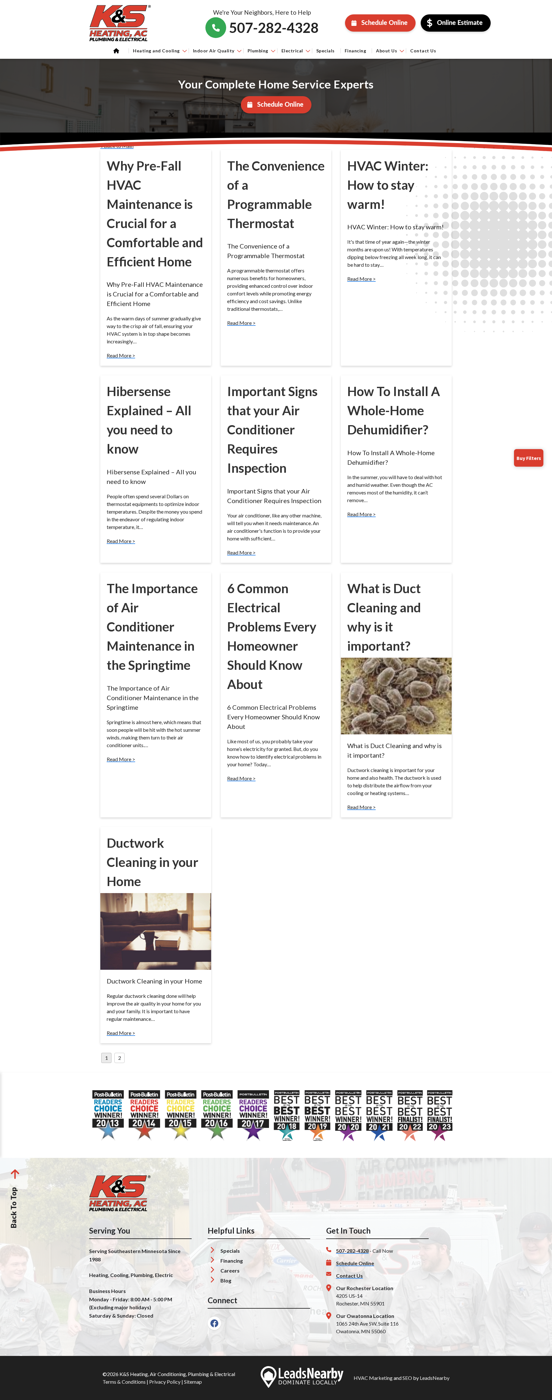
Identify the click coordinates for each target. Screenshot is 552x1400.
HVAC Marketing (373, 1378)
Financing (355, 50)
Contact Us (423, 50)
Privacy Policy (164, 1382)
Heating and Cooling (156, 50)
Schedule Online (384, 23)
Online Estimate (460, 23)
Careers (230, 1270)
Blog (225, 1280)
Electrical (292, 50)
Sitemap (193, 1382)
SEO (407, 1378)
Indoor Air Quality (213, 50)
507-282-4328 (352, 1251)
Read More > (121, 355)
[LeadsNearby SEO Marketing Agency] (302, 1378)
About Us (386, 50)
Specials (325, 50)
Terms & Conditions (124, 1382)
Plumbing (258, 50)
